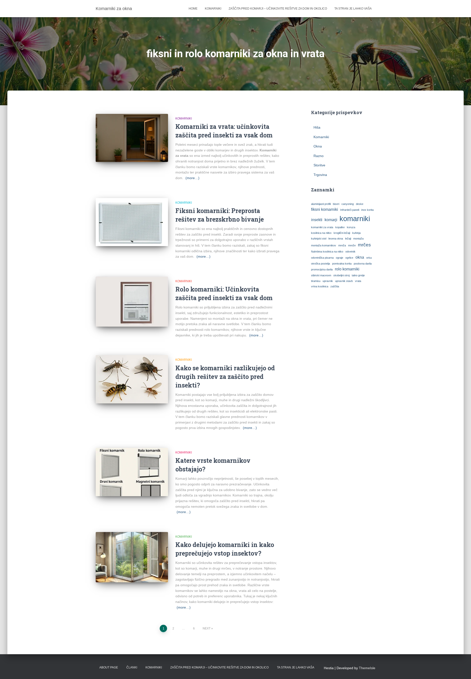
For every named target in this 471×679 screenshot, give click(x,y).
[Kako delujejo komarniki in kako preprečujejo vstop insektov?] (132, 557)
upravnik (328, 281)
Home (193, 8)
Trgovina (320, 175)
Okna (318, 146)
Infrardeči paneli (349, 209)
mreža (342, 245)
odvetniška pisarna (322, 257)
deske (359, 203)
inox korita (367, 209)
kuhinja (356, 232)
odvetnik (350, 251)
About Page (108, 667)
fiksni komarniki (324, 209)
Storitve (319, 165)
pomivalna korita (342, 263)
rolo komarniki (347, 269)
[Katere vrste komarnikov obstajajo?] (132, 472)
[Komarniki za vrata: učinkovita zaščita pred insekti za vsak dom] (132, 138)
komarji (331, 220)
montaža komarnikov (323, 245)
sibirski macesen (321, 275)
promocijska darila (322, 269)
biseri (336, 203)
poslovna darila (363, 263)
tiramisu (315, 281)
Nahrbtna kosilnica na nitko (327, 251)
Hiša (317, 127)
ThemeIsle (367, 668)
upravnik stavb (344, 281)
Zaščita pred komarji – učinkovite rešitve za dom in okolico (278, 8)
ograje (339, 257)
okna (359, 257)
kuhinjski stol (318, 238)
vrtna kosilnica (319, 286)
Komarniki (213, 8)
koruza (351, 227)
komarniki (355, 218)
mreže (352, 245)
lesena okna (335, 238)
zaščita (334, 286)
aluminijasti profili (321, 203)
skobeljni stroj (341, 275)
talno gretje (358, 275)
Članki (131, 667)
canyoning (347, 203)
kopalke (340, 227)
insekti (316, 220)
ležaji (348, 238)
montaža (358, 238)
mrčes (364, 244)
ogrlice (349, 257)
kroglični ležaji (342, 232)
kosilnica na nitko (321, 232)
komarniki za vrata (322, 227)
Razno (319, 156)
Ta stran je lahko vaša (353, 8)
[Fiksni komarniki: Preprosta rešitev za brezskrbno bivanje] (132, 222)
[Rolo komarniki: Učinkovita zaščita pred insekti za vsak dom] (132, 302)
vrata (358, 281)
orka (369, 257)
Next (206, 628)
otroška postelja (320, 263)
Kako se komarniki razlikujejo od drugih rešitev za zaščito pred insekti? (225, 376)
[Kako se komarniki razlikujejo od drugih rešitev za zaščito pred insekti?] (132, 379)
